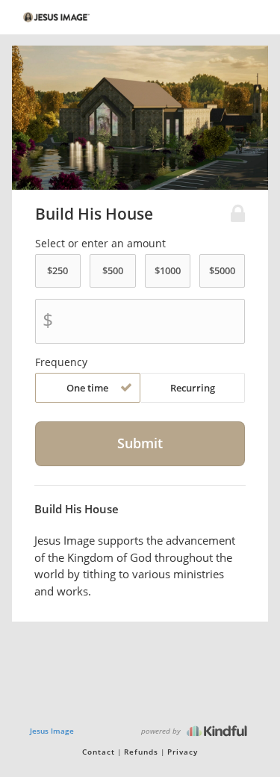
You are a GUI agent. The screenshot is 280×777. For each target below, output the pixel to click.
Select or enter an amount (100, 243)
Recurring (192, 387)
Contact (98, 751)
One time (87, 387)
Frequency (61, 362)
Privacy (182, 751)
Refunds (141, 751)
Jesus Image (52, 730)
